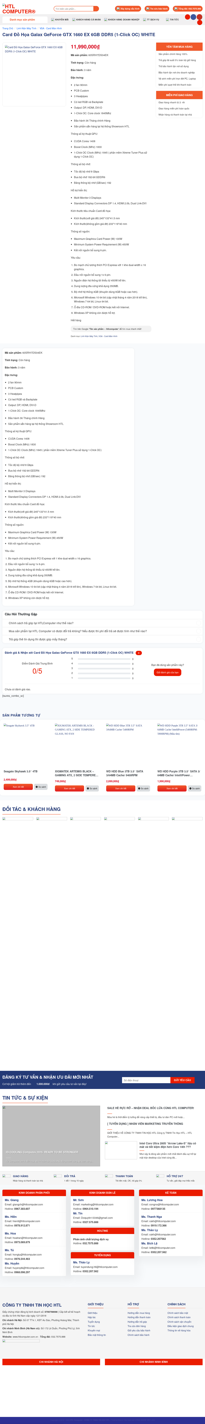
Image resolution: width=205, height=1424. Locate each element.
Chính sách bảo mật (178, 1312)
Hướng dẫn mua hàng (139, 1312)
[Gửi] (96, 8)
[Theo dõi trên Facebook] (193, 17)
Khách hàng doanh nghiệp (123, 19)
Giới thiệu (92, 1312)
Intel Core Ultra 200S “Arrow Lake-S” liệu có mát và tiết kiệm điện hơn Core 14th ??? (167, 1145)
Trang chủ (7, 28)
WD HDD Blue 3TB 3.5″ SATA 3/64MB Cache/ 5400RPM (124, 773)
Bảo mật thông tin (97, 1334)
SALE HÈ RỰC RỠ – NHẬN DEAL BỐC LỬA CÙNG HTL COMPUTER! (150, 1108)
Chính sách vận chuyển (179, 1321)
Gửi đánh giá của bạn (168, 672)
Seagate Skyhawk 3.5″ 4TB (20, 771)
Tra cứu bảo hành (159, 8)
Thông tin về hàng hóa (179, 1330)
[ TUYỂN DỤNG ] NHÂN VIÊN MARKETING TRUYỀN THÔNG (145, 1123)
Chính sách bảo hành (138, 1334)
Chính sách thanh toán (179, 1317)
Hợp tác (92, 1317)
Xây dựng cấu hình (130, 8)
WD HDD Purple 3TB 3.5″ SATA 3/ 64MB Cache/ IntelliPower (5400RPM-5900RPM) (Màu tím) (178, 773)
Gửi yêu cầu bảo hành (139, 1330)
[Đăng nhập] (199, 22)
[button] (25, 19)
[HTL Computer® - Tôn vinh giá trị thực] (24, 8)
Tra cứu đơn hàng (137, 1326)
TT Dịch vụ (153, 19)
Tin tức (174, 19)
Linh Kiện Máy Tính (26, 28)
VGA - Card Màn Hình (51, 28)
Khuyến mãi (62, 19)
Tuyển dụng (94, 1321)
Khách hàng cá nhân (88, 19)
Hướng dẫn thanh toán (139, 1317)
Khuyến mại (94, 1330)
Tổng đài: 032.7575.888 (189, 8)
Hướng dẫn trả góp (137, 1321)
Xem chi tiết (18, 786)
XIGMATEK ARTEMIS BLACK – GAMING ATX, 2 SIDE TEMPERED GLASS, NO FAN (76, 773)
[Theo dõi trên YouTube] (199, 17)
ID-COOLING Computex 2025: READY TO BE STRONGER (42, 1152)
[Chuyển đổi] (5, 623)
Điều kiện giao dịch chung (181, 1326)
